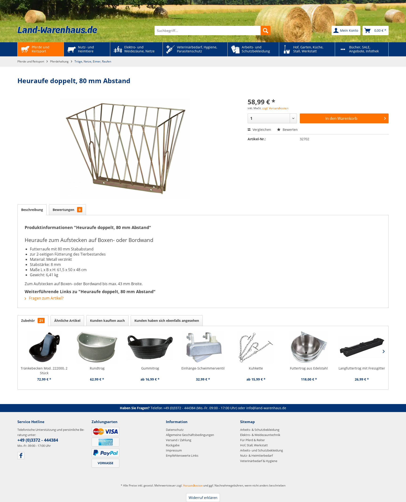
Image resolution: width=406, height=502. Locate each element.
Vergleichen (261, 129)
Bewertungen (67, 209)
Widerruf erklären (203, 497)
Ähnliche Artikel (67, 320)
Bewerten (290, 129)
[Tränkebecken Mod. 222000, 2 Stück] (44, 347)
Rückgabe (173, 445)
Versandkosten (193, 485)
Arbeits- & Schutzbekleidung (259, 430)
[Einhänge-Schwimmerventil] (203, 347)
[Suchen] (265, 30)
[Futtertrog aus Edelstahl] (309, 347)
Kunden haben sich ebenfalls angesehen (166, 320)
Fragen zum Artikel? (45, 298)
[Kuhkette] (256, 347)
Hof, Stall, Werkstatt (254, 445)
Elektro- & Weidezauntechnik (260, 435)
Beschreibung (32, 209)
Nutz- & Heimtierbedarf (256, 455)
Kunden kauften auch (107, 320)
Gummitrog (150, 368)
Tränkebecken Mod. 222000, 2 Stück (44, 370)
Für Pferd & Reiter (252, 440)
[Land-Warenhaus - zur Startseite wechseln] (57, 29)
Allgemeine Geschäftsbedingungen (190, 435)
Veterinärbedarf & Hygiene (258, 461)
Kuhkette (256, 368)
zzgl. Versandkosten (275, 108)
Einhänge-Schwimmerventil (203, 368)
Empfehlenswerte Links (182, 455)
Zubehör (32, 320)
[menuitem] (212, 30)
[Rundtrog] (97, 347)
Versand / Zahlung (178, 440)
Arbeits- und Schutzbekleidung (261, 450)
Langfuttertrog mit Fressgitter (362, 368)
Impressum (174, 450)
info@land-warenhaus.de (266, 408)
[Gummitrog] (150, 347)
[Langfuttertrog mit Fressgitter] (362, 347)
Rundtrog (97, 368)
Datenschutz (174, 430)
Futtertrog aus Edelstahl (309, 368)
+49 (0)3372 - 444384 (179, 408)
